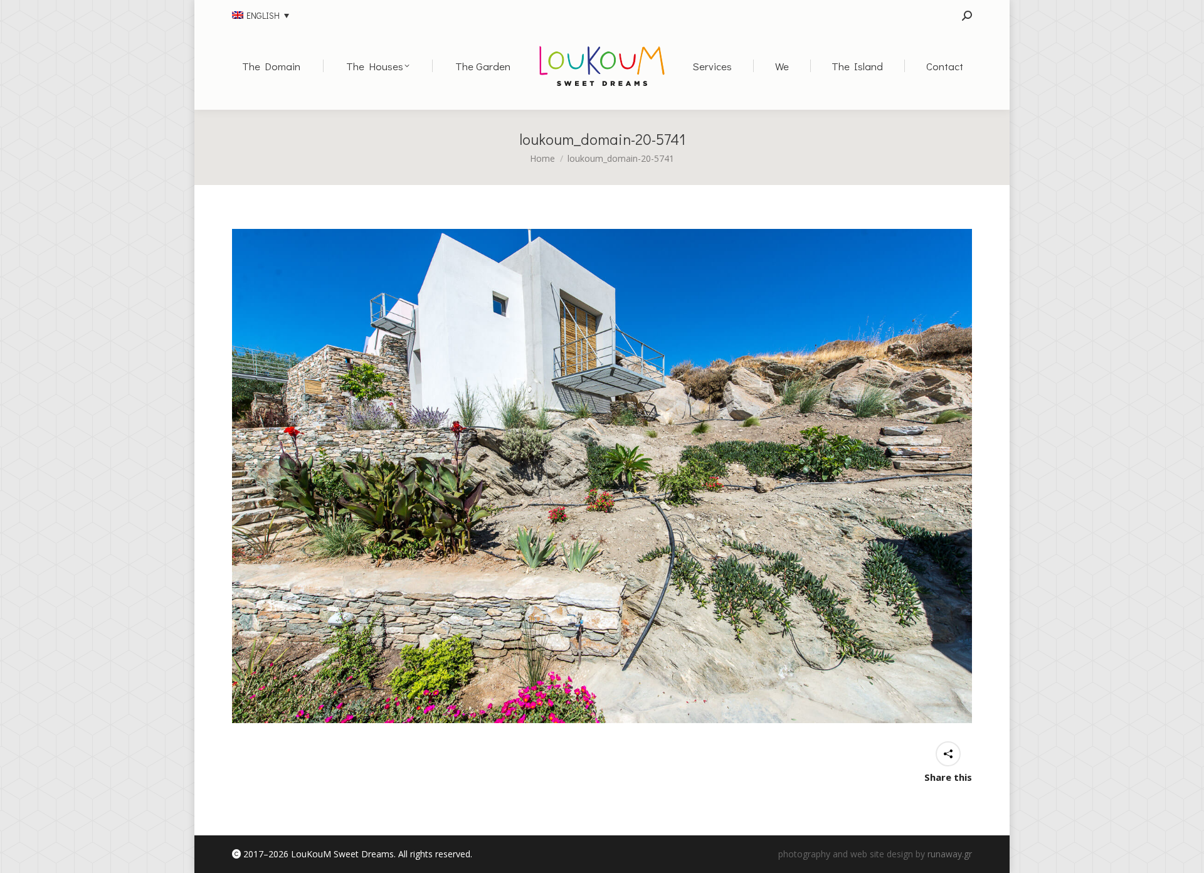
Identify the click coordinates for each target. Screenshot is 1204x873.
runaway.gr (949, 854)
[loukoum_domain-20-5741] (602, 476)
